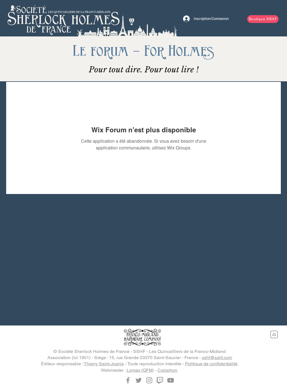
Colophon (167, 370)
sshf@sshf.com (217, 357)
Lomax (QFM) (140, 370)
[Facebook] (128, 380)
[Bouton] (63, 18)
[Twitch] (160, 380)
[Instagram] (149, 380)
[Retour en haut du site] (274, 334)
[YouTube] (170, 380)
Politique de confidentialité (211, 363)
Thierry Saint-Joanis (104, 363)
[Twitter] (139, 380)
